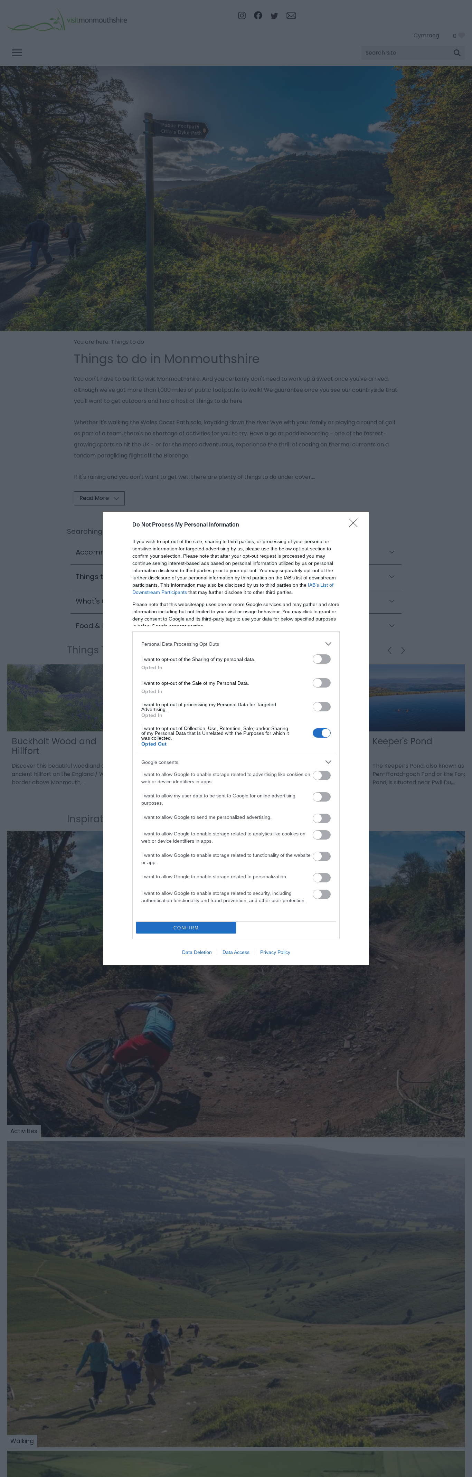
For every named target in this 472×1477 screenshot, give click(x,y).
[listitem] (236, 643)
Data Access (236, 952)
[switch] (322, 659)
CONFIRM (186, 927)
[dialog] (236, 738)
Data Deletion (197, 952)
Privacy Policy (275, 952)
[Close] (355, 525)
